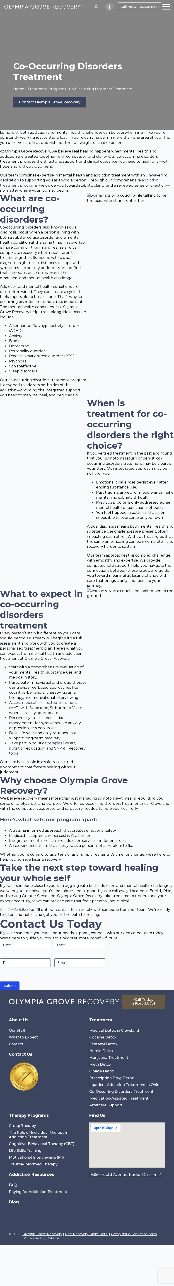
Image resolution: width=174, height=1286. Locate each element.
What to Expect (23, 1037)
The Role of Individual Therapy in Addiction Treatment (38, 1134)
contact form (68, 909)
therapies (53, 743)
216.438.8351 (19, 909)
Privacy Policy (34, 1238)
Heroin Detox (101, 1051)
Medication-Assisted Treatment (118, 1098)
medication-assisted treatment (49, 702)
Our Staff (17, 1030)
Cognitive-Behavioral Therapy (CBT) (41, 1144)
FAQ (13, 1185)
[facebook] (109, 7)
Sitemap (55, 1238)
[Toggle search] (96, 6)
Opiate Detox (101, 1071)
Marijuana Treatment (108, 1057)
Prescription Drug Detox (111, 1078)
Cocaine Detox (102, 1037)
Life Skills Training (25, 1150)
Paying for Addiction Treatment (38, 1192)
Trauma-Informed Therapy (33, 1164)
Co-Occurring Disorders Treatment (121, 1091)
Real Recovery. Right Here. (86, 1234)
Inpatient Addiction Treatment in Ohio (124, 1085)
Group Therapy (22, 1126)
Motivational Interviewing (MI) (36, 1157)
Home (18, 89)
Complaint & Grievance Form (134, 1234)
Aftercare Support (105, 1105)
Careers (16, 1044)
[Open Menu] (166, 6)
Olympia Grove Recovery (42, 1234)
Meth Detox (100, 1064)
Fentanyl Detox (103, 1044)
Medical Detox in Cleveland (114, 1030)
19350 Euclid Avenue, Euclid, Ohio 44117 (125, 1174)
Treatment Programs (46, 89)
